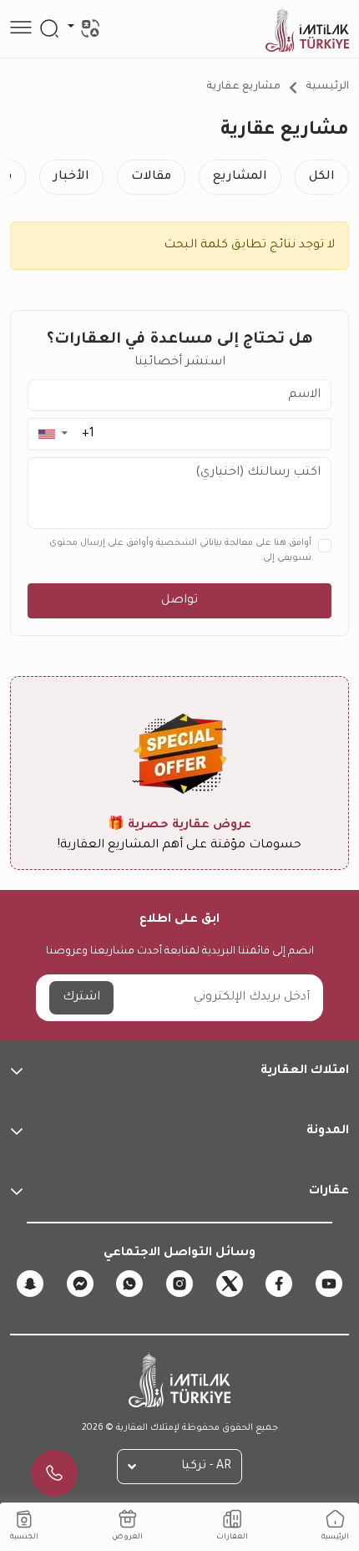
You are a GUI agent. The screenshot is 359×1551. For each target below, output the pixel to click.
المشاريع (240, 177)
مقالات (151, 177)
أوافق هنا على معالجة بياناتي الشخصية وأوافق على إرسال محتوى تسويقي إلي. (180, 550)
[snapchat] (30, 1283)
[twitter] (229, 1283)
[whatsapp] (129, 1283)
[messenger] (80, 1283)
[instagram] (179, 1283)
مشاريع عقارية (243, 87)
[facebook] (278, 1283)
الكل (322, 177)
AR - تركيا (206, 1466)
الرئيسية (327, 87)
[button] (52, 434)
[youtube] (329, 1283)
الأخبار (71, 177)
